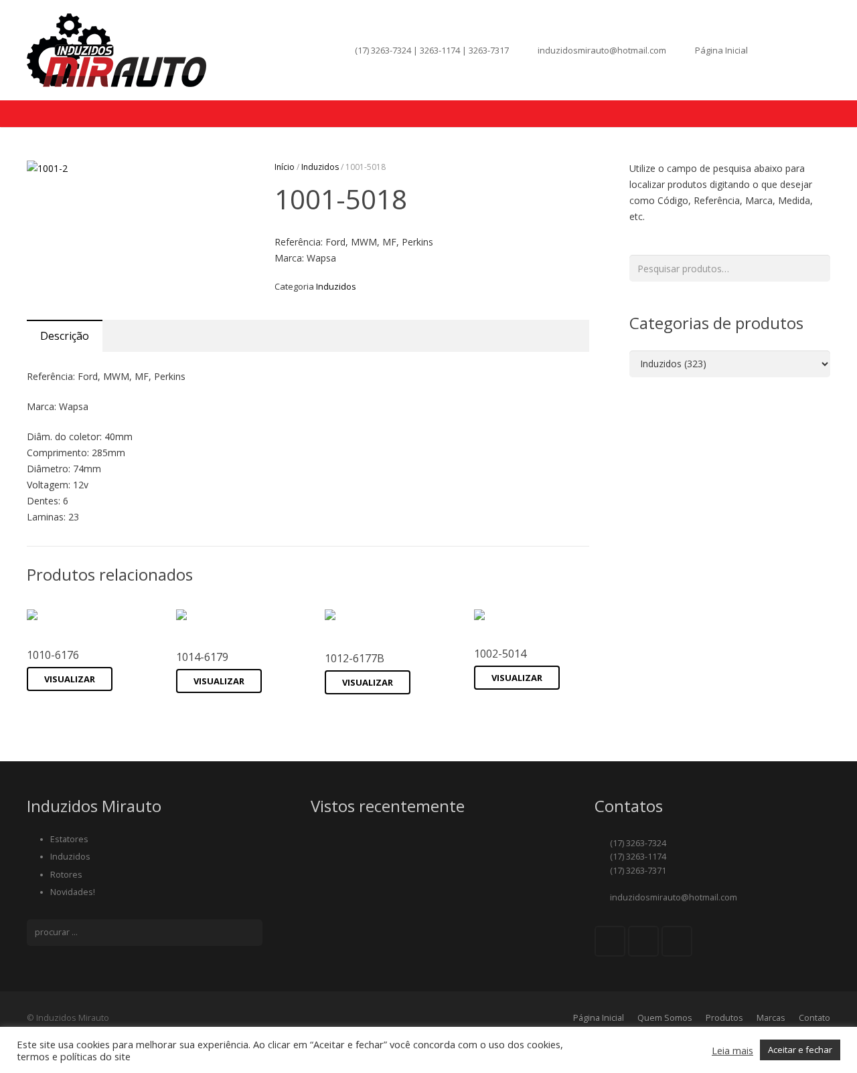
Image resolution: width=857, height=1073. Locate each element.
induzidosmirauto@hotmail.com (602, 50)
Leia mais (732, 1050)
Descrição (64, 335)
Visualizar (69, 679)
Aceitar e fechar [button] (800, 1050)
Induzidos (320, 167)
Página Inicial (721, 50)
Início (285, 167)
